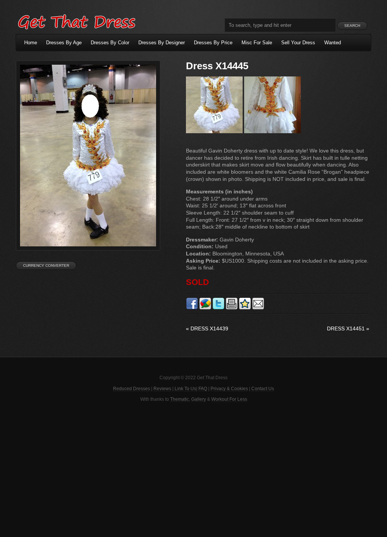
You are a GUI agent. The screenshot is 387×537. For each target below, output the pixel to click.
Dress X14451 (348, 328)
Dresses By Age (64, 42)
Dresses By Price (213, 42)
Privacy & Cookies (229, 388)
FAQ (202, 388)
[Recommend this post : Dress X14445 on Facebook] (192, 308)
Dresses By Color (110, 42)
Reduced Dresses (131, 388)
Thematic (179, 399)
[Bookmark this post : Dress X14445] (245, 308)
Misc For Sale (256, 42)
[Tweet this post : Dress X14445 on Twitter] (218, 308)
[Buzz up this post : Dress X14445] (205, 308)
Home (30, 42)
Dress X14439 (207, 328)
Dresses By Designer (161, 42)
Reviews (162, 388)
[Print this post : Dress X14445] (232, 308)
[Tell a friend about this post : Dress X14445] (258, 308)
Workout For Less (229, 399)
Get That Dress (76, 20)
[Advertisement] (193, 469)
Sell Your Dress (298, 42)
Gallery (198, 399)
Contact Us (262, 388)
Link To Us (185, 388)
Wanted (332, 42)
